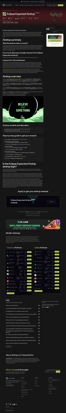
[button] (49, 5)
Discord (12, 22)
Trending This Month (24, 392)
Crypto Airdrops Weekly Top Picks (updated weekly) (26, 390)
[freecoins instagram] (46, 307)
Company (36, 377)
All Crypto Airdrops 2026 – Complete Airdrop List (53, 389)
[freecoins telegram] (42, 307)
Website (4, 22)
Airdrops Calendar (24, 383)
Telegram (16, 22)
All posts (50, 391)
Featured (22, 387)
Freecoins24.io (9, 358)
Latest (22, 379)
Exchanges (22, 5)
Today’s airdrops (24, 381)
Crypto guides (30, 5)
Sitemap (50, 393)
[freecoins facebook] (47, 307)
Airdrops (16, 5)
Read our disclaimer (10, 385)
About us (39, 5)
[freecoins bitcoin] (10, 404)
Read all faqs (9, 346)
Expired (22, 396)
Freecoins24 (20, 71)
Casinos (25, 5)
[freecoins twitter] (43, 307)
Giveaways (23, 385)
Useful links (50, 377)
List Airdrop (60, 5)
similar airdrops (34, 35)
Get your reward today (55, 43)
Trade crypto (51, 384)
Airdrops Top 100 (24, 394)
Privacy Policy (37, 385)
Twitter (8, 22)
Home (3, 10)
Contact (42, 5)
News (36, 5)
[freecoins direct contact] (49, 307)
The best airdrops (10, 293)
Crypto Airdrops (7, 10)
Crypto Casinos (51, 386)
